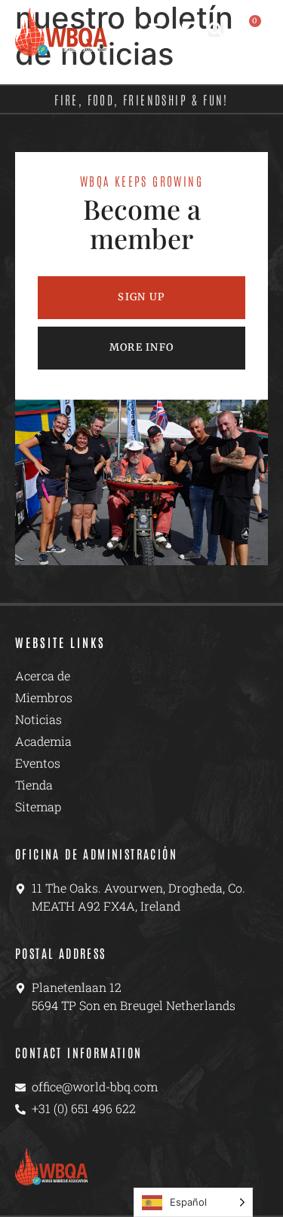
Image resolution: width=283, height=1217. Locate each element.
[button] (215, 29)
